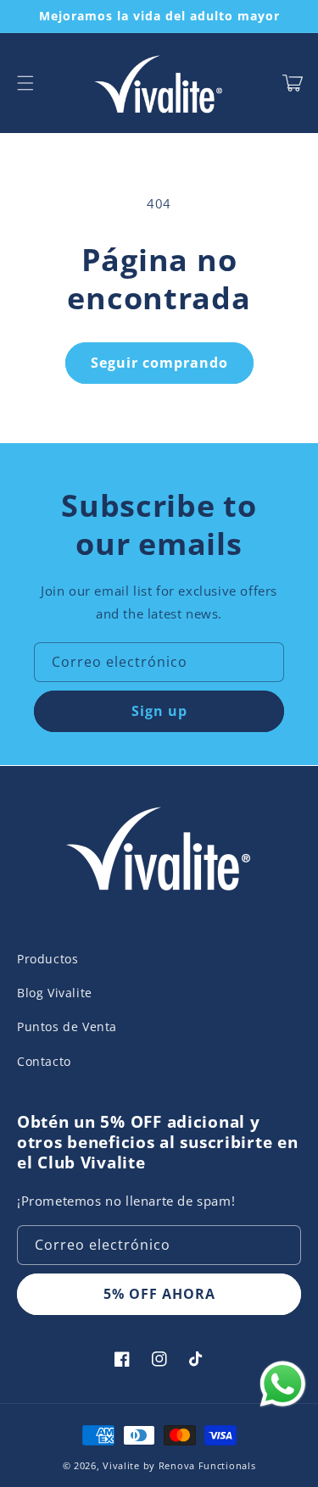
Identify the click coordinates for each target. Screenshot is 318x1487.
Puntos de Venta (67, 1026)
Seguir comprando (159, 362)
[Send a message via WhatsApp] (283, 1384)
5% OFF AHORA (159, 1293)
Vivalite (121, 1465)
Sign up (159, 711)
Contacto (44, 1061)
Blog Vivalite (54, 993)
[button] (25, 83)
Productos (47, 959)
